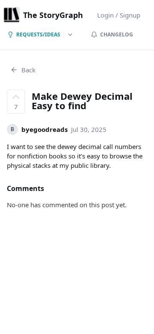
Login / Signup (118, 15)
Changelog (116, 34)
